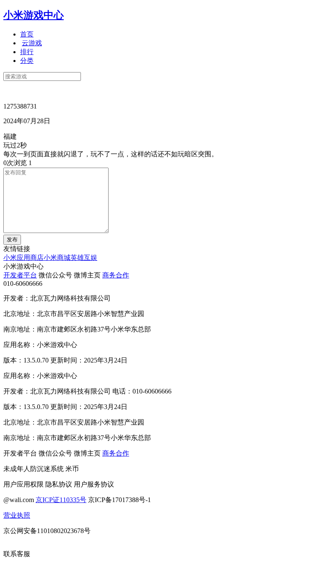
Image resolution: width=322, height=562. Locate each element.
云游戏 (32, 43)
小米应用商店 (23, 257)
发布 (12, 239)
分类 (27, 60)
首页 (27, 34)
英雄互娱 (83, 257)
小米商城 (57, 257)
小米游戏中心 (33, 15)
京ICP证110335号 (61, 499)
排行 (27, 51)
